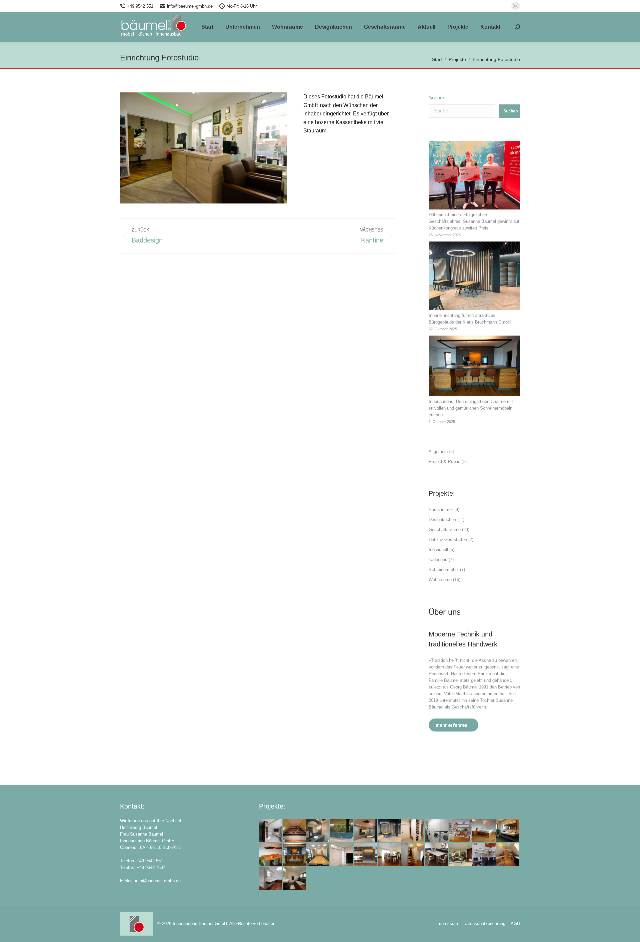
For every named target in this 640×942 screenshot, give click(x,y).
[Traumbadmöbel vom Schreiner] (508, 831)
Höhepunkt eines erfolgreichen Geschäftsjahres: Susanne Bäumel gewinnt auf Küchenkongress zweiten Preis (474, 221)
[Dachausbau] (294, 831)
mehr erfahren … (454, 725)
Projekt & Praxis (444, 461)
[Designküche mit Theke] (294, 855)
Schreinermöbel (444, 569)
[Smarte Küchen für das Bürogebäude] (365, 831)
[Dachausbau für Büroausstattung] (508, 855)
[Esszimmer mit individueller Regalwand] (484, 855)
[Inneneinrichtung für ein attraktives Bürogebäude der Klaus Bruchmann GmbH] (474, 277)
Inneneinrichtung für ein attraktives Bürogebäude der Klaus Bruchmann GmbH (470, 319)
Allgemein (438, 451)
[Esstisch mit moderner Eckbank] (437, 855)
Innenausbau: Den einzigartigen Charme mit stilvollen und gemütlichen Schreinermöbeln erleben (471, 408)
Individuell (438, 549)
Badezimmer (441, 509)
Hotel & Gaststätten (448, 539)
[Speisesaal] (389, 831)
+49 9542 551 (140, 6)
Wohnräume (440, 579)
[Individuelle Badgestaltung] (271, 831)
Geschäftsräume (445, 529)
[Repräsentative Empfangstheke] (342, 831)
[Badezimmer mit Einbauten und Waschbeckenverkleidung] (271, 878)
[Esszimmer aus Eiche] (271, 855)
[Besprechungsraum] (318, 855)
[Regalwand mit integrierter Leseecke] (365, 855)
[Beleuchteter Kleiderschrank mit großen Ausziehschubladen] (413, 855)
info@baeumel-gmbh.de (190, 6)
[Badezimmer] (294, 878)
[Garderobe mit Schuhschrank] (413, 831)
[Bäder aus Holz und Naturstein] (318, 831)
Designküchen (442, 519)
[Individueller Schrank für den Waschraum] (437, 831)
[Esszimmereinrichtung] (389, 855)
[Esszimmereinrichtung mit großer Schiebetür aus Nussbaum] (460, 855)
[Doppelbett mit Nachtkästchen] (484, 831)
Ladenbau (438, 559)
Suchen (437, 97)
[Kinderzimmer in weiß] (460, 831)
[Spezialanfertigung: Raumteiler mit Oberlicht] (342, 855)
